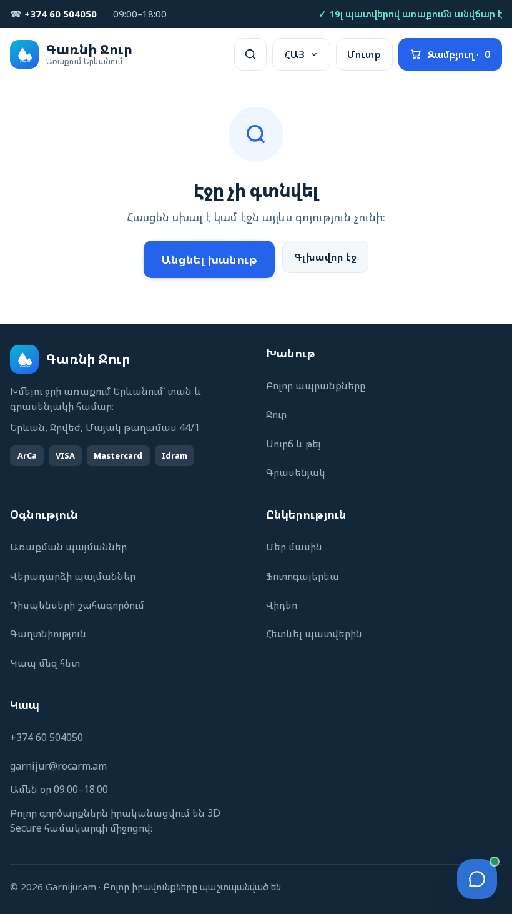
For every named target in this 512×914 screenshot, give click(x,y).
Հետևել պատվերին (314, 633)
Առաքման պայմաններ (68, 547)
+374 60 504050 (46, 737)
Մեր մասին (294, 547)
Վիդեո (281, 605)
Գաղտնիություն (48, 633)
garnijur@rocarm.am (58, 766)
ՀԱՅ (294, 54)
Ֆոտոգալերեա (302, 576)
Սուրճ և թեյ (293, 443)
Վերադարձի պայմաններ (72, 576)
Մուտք (364, 54)
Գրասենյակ (295, 472)
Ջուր (276, 414)
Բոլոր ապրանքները (315, 385)
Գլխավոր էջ (325, 257)
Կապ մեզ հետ (45, 663)
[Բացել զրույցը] (477, 879)
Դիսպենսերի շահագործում (77, 605)
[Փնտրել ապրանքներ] (250, 54)
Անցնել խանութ (209, 259)
